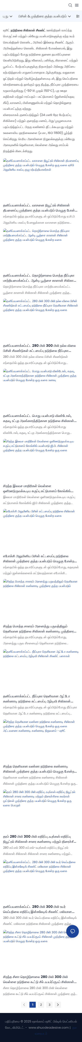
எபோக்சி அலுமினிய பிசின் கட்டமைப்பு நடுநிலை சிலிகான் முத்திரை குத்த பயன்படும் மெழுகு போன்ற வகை (38, 559)
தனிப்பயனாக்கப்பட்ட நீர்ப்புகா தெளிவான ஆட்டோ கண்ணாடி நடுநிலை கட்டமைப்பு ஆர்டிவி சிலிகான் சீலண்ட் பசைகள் (37, 699)
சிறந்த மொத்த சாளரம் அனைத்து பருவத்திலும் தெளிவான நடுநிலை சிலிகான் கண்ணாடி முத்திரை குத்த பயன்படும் (38, 629)
